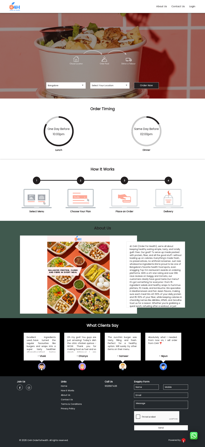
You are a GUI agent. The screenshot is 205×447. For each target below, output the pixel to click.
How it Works (67, 390)
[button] (193, 435)
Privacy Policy (68, 408)
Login (192, 6)
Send (161, 427)
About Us (161, 6)
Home (64, 386)
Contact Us (178, 6)
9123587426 (111, 386)
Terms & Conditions (71, 404)
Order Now (146, 85)
